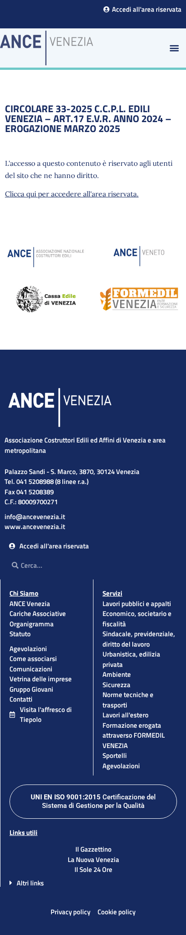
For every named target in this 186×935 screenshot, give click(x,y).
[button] (174, 48)
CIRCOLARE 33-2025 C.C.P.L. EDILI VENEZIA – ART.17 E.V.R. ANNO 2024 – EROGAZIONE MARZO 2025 (88, 118)
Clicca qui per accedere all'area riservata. (72, 193)
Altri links (30, 883)
